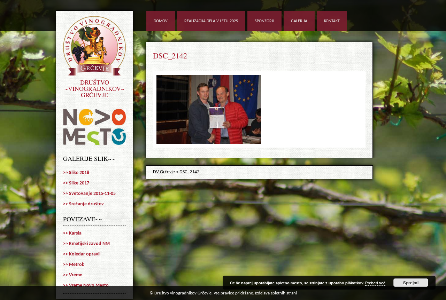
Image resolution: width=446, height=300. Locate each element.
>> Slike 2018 (76, 172)
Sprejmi (410, 282)
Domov (161, 21)
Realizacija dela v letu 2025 (211, 21)
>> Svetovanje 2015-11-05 (89, 193)
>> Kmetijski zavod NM (86, 243)
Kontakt (332, 21)
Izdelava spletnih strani (276, 293)
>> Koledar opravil (81, 254)
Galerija (299, 21)
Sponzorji (264, 21)
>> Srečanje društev (83, 204)
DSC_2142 (170, 55)
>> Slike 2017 (76, 183)
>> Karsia (72, 233)
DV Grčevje (164, 172)
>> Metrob (74, 264)
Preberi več (375, 282)
